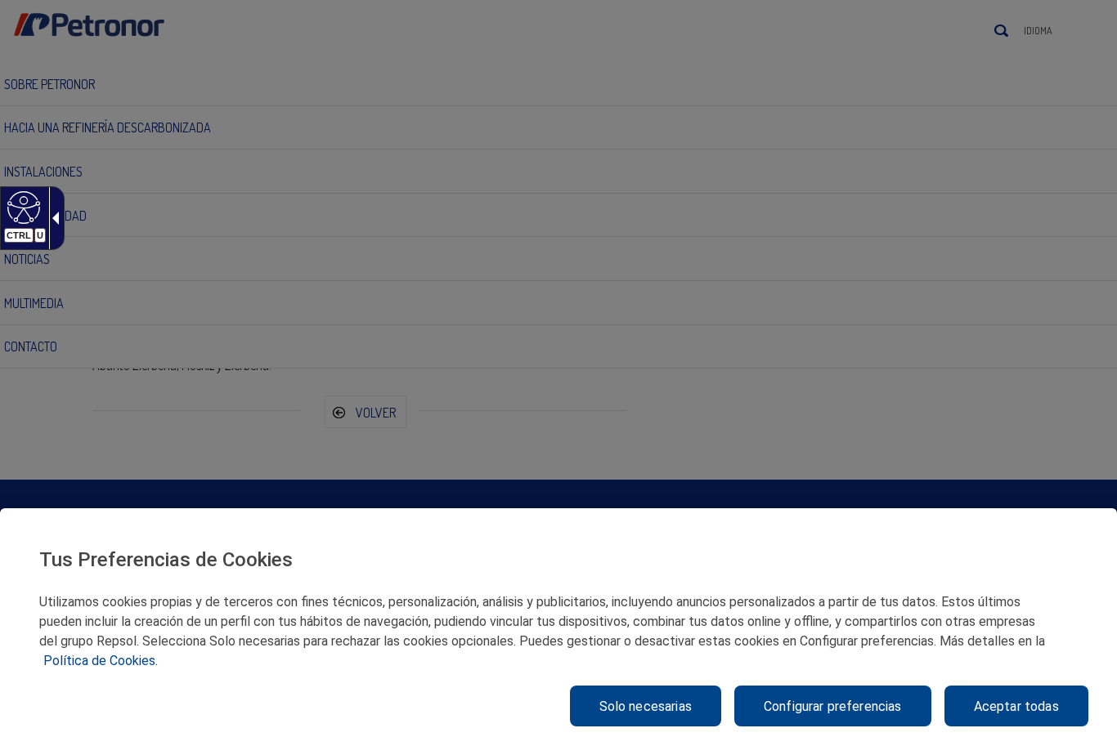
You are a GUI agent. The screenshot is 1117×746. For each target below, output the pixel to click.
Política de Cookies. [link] (100, 660)
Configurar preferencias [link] (833, 706)
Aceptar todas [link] (1016, 706)
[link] (22, 206)
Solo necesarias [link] (645, 706)
